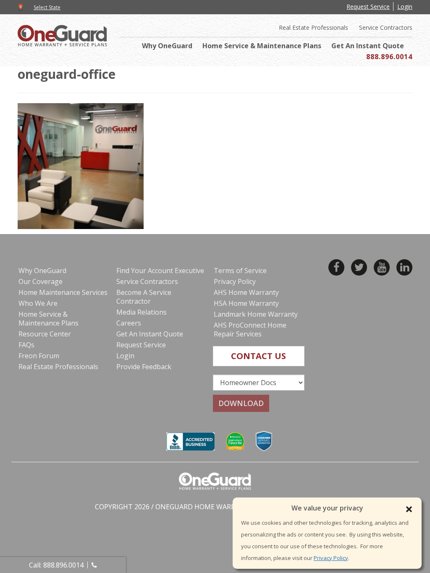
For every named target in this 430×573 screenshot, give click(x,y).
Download (241, 403)
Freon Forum (38, 355)
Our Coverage (40, 281)
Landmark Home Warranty (256, 314)
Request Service (368, 6)
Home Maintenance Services (63, 292)
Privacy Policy (331, 558)
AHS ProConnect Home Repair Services (250, 329)
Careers (128, 323)
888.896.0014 (389, 56)
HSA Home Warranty (246, 303)
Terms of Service (240, 270)
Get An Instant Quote (367, 46)
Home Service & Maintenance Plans (261, 46)
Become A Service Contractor (143, 297)
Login (404, 6)
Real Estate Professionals (313, 27)
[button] (409, 509)
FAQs (26, 344)
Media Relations (141, 312)
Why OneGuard (167, 46)
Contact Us (258, 356)
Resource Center (44, 334)
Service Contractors (385, 27)
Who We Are (38, 303)
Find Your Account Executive (160, 270)
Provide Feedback (143, 366)
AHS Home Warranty (246, 292)
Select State (47, 7)
